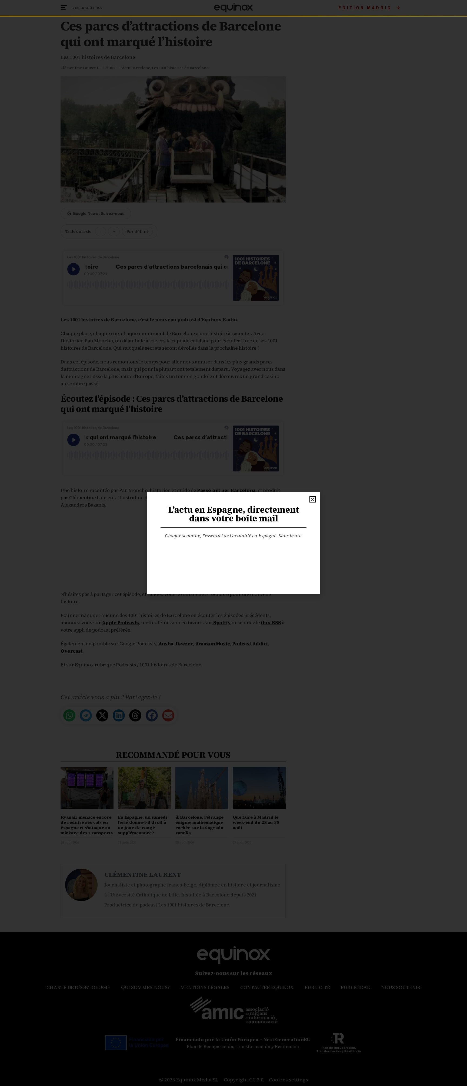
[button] (313, 499)
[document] (233, 543)
